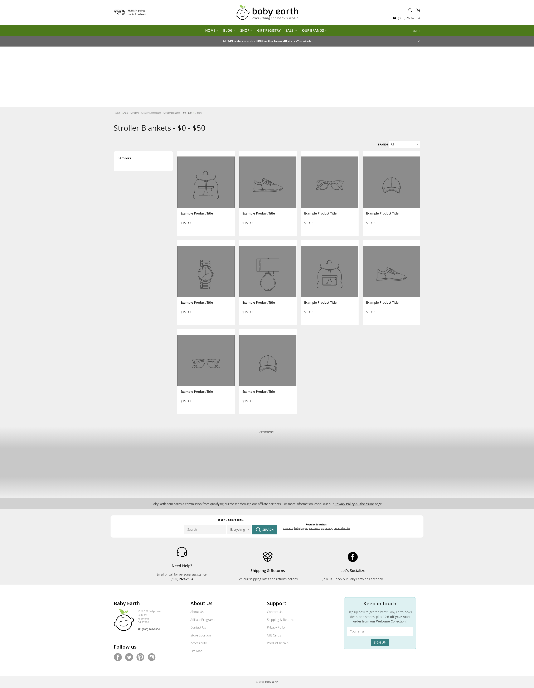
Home (210, 30)
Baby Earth (271, 681)
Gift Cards (274, 635)
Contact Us (198, 627)
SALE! (290, 30)
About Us (197, 612)
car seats (314, 528)
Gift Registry (269, 30)
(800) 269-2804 (409, 18)
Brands (383, 144)
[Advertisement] (267, 78)
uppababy (326, 528)
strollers (288, 528)
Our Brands (313, 30)
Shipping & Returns (280, 619)
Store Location (200, 635)
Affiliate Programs (202, 619)
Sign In (417, 31)
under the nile (342, 528)
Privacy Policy (276, 627)
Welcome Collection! (391, 621)
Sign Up (380, 642)
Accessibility (198, 643)
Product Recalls (277, 643)
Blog (228, 30)
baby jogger (301, 528)
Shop (245, 30)
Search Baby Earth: (231, 520)
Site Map (196, 651)
